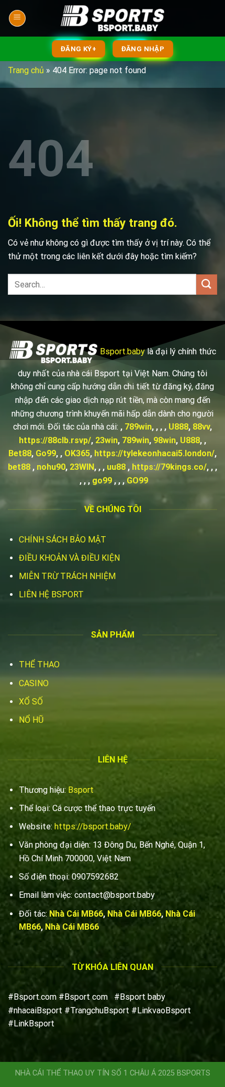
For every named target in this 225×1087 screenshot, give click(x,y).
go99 (102, 480)
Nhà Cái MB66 (76, 914)
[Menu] (17, 18)
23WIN (82, 467)
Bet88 (19, 453)
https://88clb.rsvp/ (55, 440)
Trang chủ (26, 70)
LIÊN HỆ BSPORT (51, 594)
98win (164, 440)
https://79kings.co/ (169, 467)
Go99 (46, 453)
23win (106, 440)
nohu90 (51, 467)
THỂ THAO (39, 664)
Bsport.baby (122, 351)
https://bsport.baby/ (92, 826)
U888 (178, 427)
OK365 (77, 453)
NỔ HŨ (31, 720)
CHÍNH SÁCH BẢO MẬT (62, 540)
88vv (201, 427)
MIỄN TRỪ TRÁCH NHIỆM (67, 576)
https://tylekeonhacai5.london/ (154, 453)
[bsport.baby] (112, 18)
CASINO (34, 683)
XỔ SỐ (31, 702)
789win (138, 427)
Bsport (81, 790)
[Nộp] (206, 284)
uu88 (116, 467)
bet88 (19, 467)
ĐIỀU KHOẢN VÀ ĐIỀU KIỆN (69, 558)
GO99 (137, 480)
